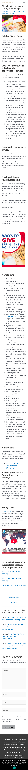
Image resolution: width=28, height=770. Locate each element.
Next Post (14, 602)
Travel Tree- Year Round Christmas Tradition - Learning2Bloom (13, 636)
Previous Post (14, 597)
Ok (14, 767)
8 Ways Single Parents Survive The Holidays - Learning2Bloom (12, 627)
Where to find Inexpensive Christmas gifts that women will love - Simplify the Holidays (14, 646)
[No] (26, 764)
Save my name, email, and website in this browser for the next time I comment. (14, 719)
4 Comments (6, 11)
